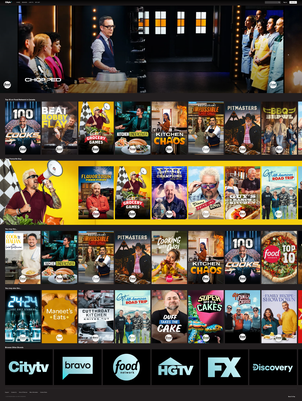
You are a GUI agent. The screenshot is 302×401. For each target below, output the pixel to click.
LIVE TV (31, 2)
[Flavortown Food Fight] (96, 192)
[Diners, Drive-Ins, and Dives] (206, 192)
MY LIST (37, 2)
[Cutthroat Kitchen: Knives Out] (96, 316)
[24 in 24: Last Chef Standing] (23, 316)
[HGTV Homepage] (175, 367)
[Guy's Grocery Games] (96, 128)
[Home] (8, 2)
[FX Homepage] (224, 367)
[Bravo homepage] (78, 367)
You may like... (11, 229)
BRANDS (24, 2)
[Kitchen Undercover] (132, 128)
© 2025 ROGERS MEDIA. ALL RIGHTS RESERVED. (15, 396)
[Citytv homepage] (29, 367)
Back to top (291, 396)
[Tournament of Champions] (169, 192)
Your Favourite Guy (13, 159)
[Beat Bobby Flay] (59, 128)
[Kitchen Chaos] (169, 128)
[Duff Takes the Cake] (169, 316)
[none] (7, 392)
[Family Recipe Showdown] (279, 316)
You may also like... (13, 288)
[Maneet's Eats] (59, 316)
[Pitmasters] (242, 128)
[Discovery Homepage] (273, 367)
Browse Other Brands (14, 347)
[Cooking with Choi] (169, 257)
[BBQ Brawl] (279, 128)
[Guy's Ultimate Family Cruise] (242, 316)
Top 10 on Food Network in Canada (20, 100)
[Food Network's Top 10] (279, 257)
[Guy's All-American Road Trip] (279, 192)
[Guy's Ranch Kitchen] (242, 192)
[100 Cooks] (23, 128)
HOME (18, 2)
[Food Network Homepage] (126, 367)
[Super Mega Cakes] (206, 316)
